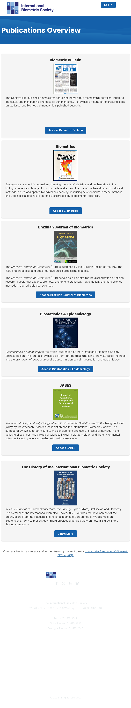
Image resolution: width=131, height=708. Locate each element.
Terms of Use (65, 682)
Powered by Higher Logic (65, 703)
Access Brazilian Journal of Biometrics (65, 295)
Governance (66, 685)
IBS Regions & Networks (65, 669)
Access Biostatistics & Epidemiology (65, 369)
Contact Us (65, 645)
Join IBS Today (65, 638)
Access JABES (65, 448)
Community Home (65, 665)
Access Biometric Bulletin (65, 130)
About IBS (65, 642)
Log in (108, 4)
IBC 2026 (65, 672)
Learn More (65, 533)
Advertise (65, 648)
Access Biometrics (65, 210)
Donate (65, 652)
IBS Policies (65, 655)
